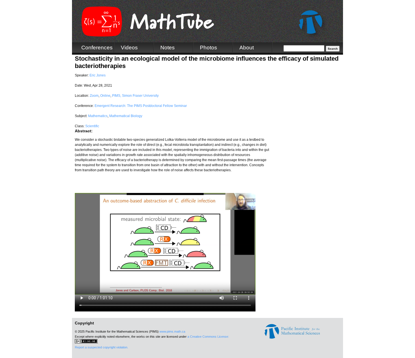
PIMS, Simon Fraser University (135, 96)
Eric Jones (97, 75)
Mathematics (98, 116)
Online (105, 96)
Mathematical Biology (125, 116)
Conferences (97, 47)
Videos (129, 47)
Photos (208, 47)
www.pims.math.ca (172, 331)
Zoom (94, 96)
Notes (167, 47)
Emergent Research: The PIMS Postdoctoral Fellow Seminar (141, 106)
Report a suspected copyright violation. (101, 347)
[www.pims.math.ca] (292, 337)
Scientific (92, 126)
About (246, 47)
